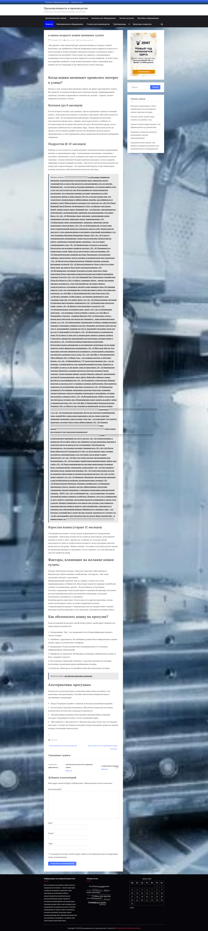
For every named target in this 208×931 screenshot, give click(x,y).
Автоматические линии (55, 18)
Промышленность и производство (66, 8)
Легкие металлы (126, 18)
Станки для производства (98, 24)
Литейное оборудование (148, 18)
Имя (50, 823)
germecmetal (70, 40)
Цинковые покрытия (142, 24)
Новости (49, 24)
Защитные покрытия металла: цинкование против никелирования (144, 135)
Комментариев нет (86, 40)
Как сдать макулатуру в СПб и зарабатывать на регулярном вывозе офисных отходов (143, 109)
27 (147, 900)
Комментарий (55, 789)
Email (51, 833)
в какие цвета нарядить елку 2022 (66, 766)
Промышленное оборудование (69, 24)
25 (137, 900)
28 (152, 900)
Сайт (50, 843)
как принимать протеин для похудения (99, 765)
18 (137, 897)
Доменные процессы (79, 18)
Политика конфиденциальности (57, 2)
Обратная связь (77, 2)
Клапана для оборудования (104, 18)
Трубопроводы (119, 24)
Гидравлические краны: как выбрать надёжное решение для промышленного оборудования (145, 145)
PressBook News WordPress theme (128, 928)
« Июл (131, 907)
